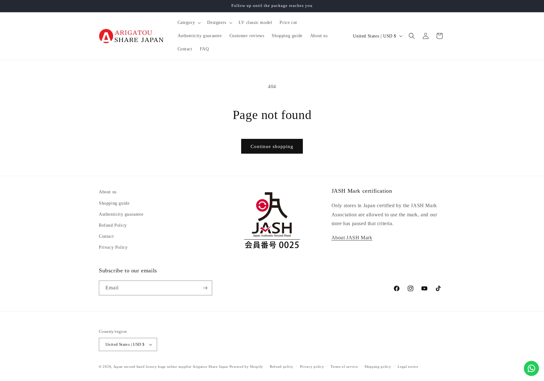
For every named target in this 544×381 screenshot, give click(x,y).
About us (107, 192)
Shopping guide (114, 203)
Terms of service (344, 366)
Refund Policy (113, 225)
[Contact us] (531, 368)
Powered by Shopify (247, 366)
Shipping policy (378, 366)
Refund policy (281, 366)
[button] (189, 22)
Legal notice (408, 366)
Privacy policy (312, 366)
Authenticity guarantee (121, 214)
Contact (106, 236)
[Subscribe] (205, 288)
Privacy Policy (113, 247)
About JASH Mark (352, 237)
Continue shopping (272, 146)
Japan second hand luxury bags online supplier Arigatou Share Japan (171, 366)
